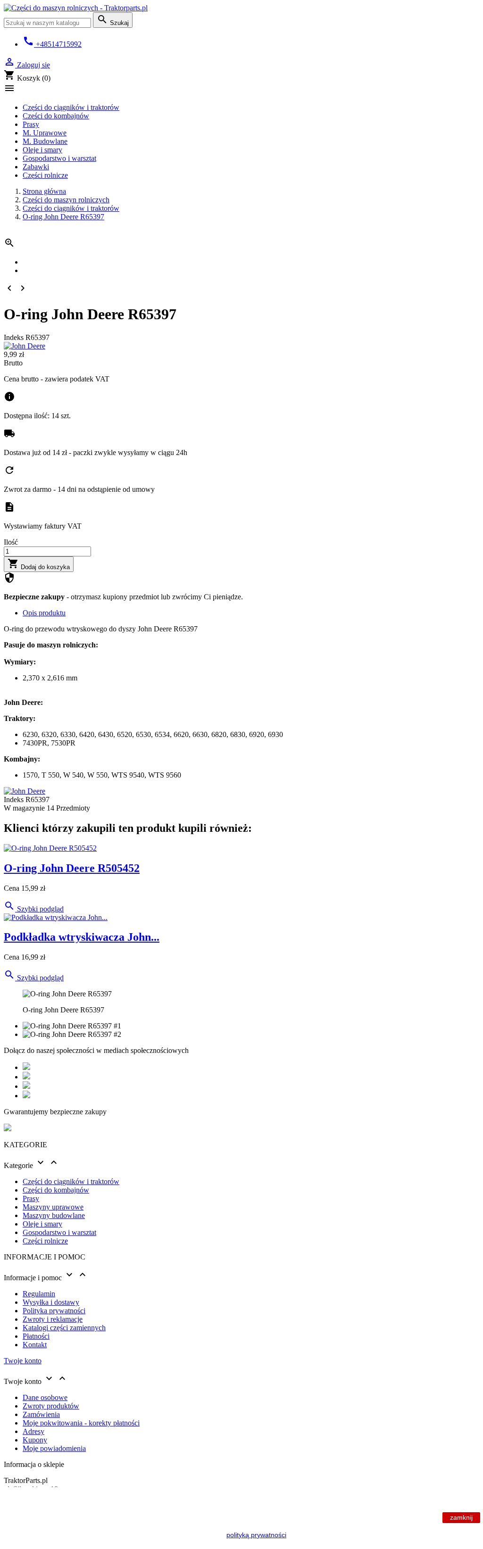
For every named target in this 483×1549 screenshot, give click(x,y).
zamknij (461, 1517)
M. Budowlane (45, 141)
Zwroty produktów (51, 1406)
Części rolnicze (45, 175)
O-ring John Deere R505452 (72, 868)
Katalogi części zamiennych (64, 1328)
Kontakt (35, 1345)
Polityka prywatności (54, 1311)
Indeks (14, 337)
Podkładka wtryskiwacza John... (81, 937)
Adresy (33, 1431)
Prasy (31, 124)
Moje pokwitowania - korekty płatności (81, 1423)
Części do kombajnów (56, 116)
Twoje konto (23, 1361)
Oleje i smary (42, 150)
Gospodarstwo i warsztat (59, 158)
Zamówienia (41, 1414)
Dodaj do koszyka (39, 564)
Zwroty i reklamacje (53, 1319)
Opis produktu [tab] (44, 613)
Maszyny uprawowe (53, 1207)
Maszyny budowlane (54, 1215)
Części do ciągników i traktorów (71, 107)
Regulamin (39, 1294)
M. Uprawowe (45, 133)
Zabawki (36, 167)
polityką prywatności (256, 1535)
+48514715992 (52, 44)
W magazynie (24, 808)
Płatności (36, 1336)
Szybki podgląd (34, 909)
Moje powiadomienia (54, 1448)
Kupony (35, 1440)
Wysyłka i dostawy (51, 1302)
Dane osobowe (45, 1397)
